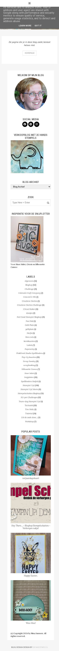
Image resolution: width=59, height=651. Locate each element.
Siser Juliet (29, 373)
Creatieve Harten (29, 301)
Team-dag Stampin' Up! (29, 401)
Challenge (29, 289)
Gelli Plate (29, 325)
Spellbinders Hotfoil (29, 381)
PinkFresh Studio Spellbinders (29, 353)
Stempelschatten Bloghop (29, 393)
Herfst (29, 333)
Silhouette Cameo (29, 369)
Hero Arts (29, 337)
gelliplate (30, 329)
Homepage (29, 53)
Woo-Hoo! (31, 623)
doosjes (29, 313)
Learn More (25, 26)
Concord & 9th (29, 297)
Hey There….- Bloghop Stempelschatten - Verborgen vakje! (30, 527)
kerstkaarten (29, 341)
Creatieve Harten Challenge (29, 305)
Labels (29, 345)
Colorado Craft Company (29, 293)
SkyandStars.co (40, 647)
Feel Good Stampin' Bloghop (29, 317)
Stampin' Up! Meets (29, 389)
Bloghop (28, 285)
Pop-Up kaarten (29, 357)
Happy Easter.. (31, 575)
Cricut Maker (29, 309)
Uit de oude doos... (29, 417)
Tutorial (28, 413)
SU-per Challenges (29, 397)
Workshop (29, 421)
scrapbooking (29, 365)
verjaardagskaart (30, 478)
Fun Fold (29, 321)
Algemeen (29, 281)
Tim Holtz (29, 409)
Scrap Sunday (29, 361)
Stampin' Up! (28, 385)
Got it (38, 26)
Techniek (29, 405)
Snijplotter (28, 377)
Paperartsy (29, 349)
